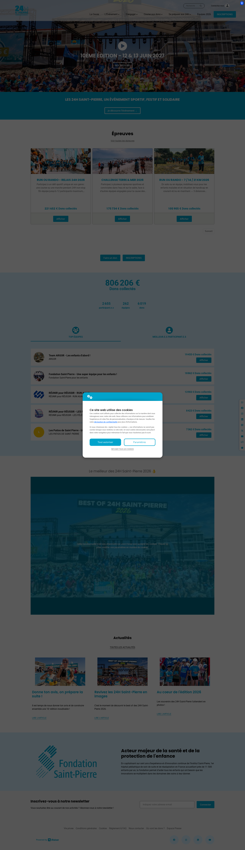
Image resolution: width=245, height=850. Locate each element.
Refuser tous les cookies (122, 449)
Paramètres (139, 442)
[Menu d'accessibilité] (242, 3)
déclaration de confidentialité (105, 422)
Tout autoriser (105, 442)
